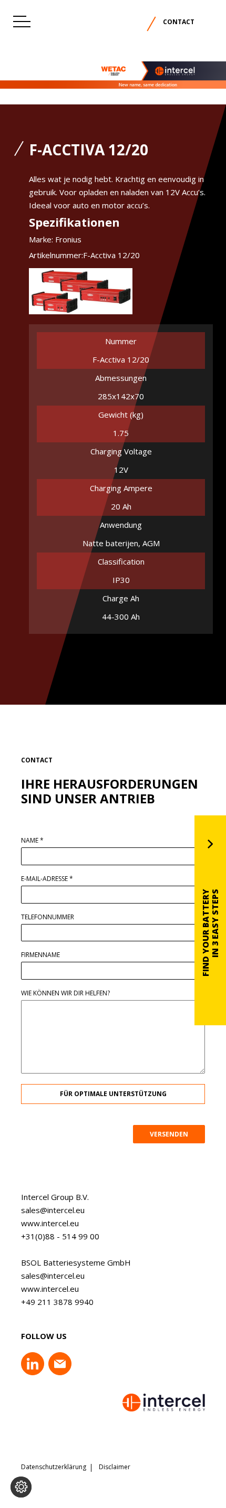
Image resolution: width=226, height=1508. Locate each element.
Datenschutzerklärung (53, 1467)
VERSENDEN (169, 1134)
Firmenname (40, 955)
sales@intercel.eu (53, 1210)
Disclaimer (114, 1467)
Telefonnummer (47, 917)
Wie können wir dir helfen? (65, 993)
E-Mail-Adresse (47, 879)
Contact (178, 21)
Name (32, 840)
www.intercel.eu (50, 1223)
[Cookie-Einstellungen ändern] (21, 1487)
